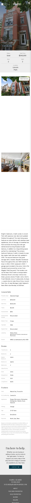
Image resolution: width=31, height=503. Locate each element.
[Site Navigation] (29, 3)
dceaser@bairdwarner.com (15, 484)
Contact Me (15, 467)
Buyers (15, 497)
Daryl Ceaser (15, 480)
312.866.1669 (15, 482)
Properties (15, 129)
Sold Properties (15, 494)
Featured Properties (16, 491)
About (15, 488)
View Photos (24, 78)
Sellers (15, 500)
